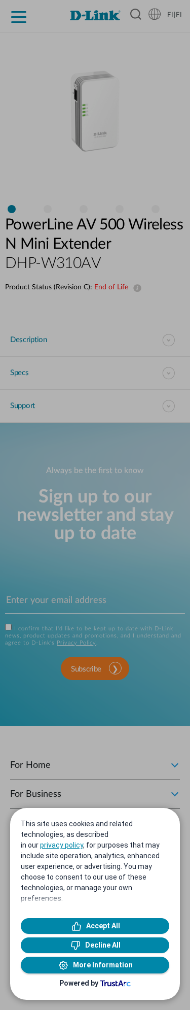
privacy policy (61, 845)
